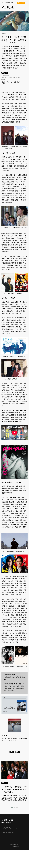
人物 (3, 72)
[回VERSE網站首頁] (7, 7)
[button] (12, 807)
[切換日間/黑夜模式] (27, 3)
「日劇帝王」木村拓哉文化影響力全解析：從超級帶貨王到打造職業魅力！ (14, 789)
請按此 (15, 675)
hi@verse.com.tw (8, 846)
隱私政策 (17, 844)
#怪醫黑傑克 (16, 82)
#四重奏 (3, 83)
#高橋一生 (9, 82)
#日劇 (3, 82)
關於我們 (12, 844)
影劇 (6, 72)
